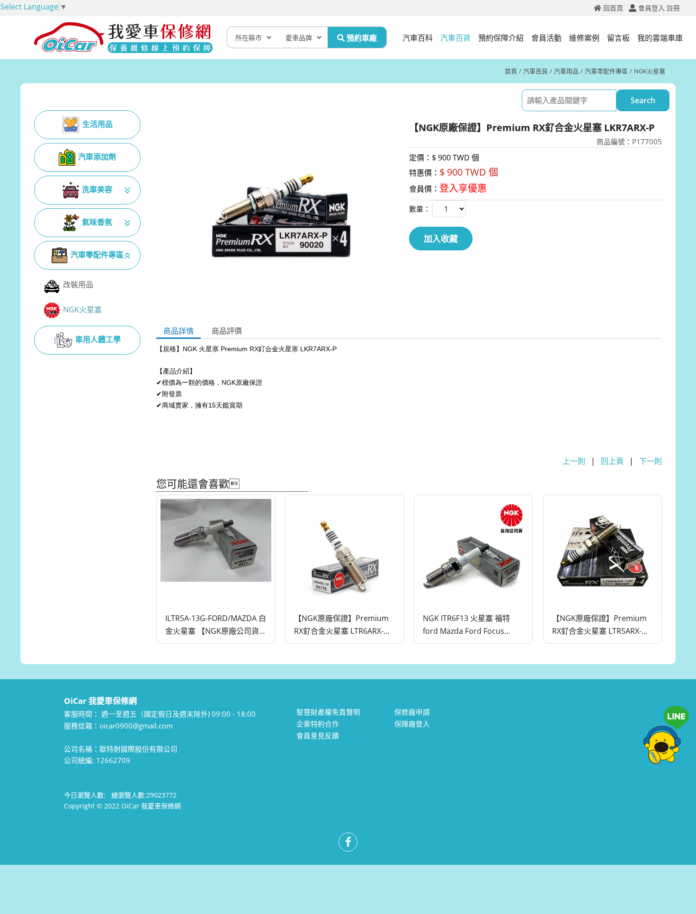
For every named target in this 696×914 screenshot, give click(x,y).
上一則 (573, 461)
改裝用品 (78, 284)
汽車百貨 (535, 71)
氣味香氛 (97, 222)
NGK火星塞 (649, 71)
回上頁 (612, 461)
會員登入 (651, 8)
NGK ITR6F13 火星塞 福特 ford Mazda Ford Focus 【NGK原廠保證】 (466, 625)
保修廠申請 (412, 712)
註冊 (673, 8)
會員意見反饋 (317, 735)
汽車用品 (566, 71)
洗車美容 (97, 189)
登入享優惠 (463, 188)
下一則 (650, 461)
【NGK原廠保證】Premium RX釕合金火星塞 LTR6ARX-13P (341, 625)
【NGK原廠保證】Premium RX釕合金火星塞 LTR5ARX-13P (599, 625)
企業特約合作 (317, 723)
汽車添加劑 (97, 156)
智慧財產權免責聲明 (328, 712)
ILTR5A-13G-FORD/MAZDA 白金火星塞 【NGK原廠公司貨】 (216, 624)
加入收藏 (441, 238)
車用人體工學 (98, 339)
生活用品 (97, 124)
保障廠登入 (412, 723)
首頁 (511, 71)
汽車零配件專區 (606, 71)
